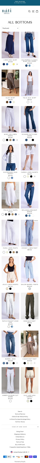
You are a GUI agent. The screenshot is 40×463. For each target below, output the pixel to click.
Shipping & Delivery (20, 434)
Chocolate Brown (7, 102)
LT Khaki (7, 289)
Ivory (31, 363)
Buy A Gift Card (20, 444)
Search (20, 411)
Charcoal (6, 214)
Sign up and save (19, 426)
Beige (13, 102)
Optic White (33, 65)
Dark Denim (13, 140)
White (28, 102)
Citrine (13, 64)
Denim (12, 178)
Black (7, 140)
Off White (9, 326)
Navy (4, 64)
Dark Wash (26, 65)
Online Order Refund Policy (20, 416)
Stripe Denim (29, 289)
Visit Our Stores (20, 422)
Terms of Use (20, 442)
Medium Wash (29, 65)
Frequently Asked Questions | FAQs (20, 447)
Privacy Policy (20, 439)
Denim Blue (7, 64)
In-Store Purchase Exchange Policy (20, 419)
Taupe (10, 140)
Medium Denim (4, 363)
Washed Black (33, 140)
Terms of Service (20, 414)
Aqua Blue (10, 64)
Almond (10, 363)
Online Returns (20, 437)
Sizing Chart (20, 431)
